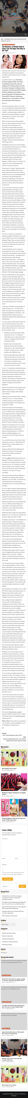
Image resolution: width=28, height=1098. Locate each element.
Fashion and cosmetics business (8, 44)
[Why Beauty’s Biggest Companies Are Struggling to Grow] (14, 782)
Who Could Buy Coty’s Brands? (9, 768)
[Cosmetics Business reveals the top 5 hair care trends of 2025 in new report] (14, 807)
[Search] (25, 34)
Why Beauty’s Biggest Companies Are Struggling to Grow (14, 793)
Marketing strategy (7, 944)
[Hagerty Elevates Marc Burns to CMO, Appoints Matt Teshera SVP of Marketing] (14, 1021)
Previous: (12, 734)
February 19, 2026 (10, 796)
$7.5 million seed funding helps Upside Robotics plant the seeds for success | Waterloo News (14, 903)
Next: (14, 739)
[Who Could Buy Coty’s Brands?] (14, 758)
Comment (5, 838)
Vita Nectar (4, 952)
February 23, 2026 (10, 982)
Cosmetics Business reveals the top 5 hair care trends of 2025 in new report (13, 819)
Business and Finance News (9, 933)
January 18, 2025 (10, 52)
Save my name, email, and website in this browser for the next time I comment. (13, 873)
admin (4, 52)
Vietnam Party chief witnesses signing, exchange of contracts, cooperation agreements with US (12, 897)
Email (16, 858)
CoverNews (21, 1093)
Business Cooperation (7, 936)
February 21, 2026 (9, 770)
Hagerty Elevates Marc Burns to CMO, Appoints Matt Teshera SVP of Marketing (14, 907)
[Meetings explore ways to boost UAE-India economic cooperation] (14, 1048)
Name (4, 858)
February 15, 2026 (9, 821)
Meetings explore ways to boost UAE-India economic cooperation (13, 912)
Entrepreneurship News (8, 938)
